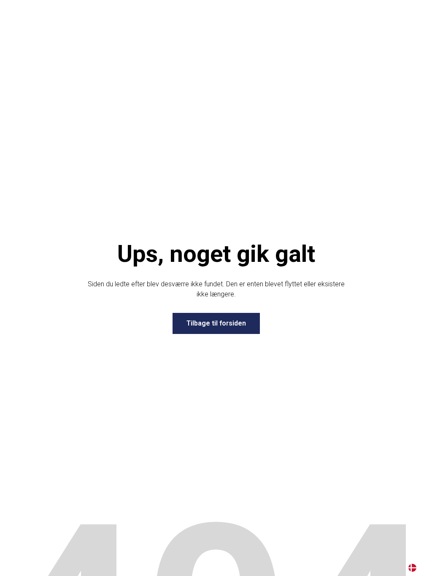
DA (412, 568)
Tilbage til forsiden (216, 323)
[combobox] (412, 567)
